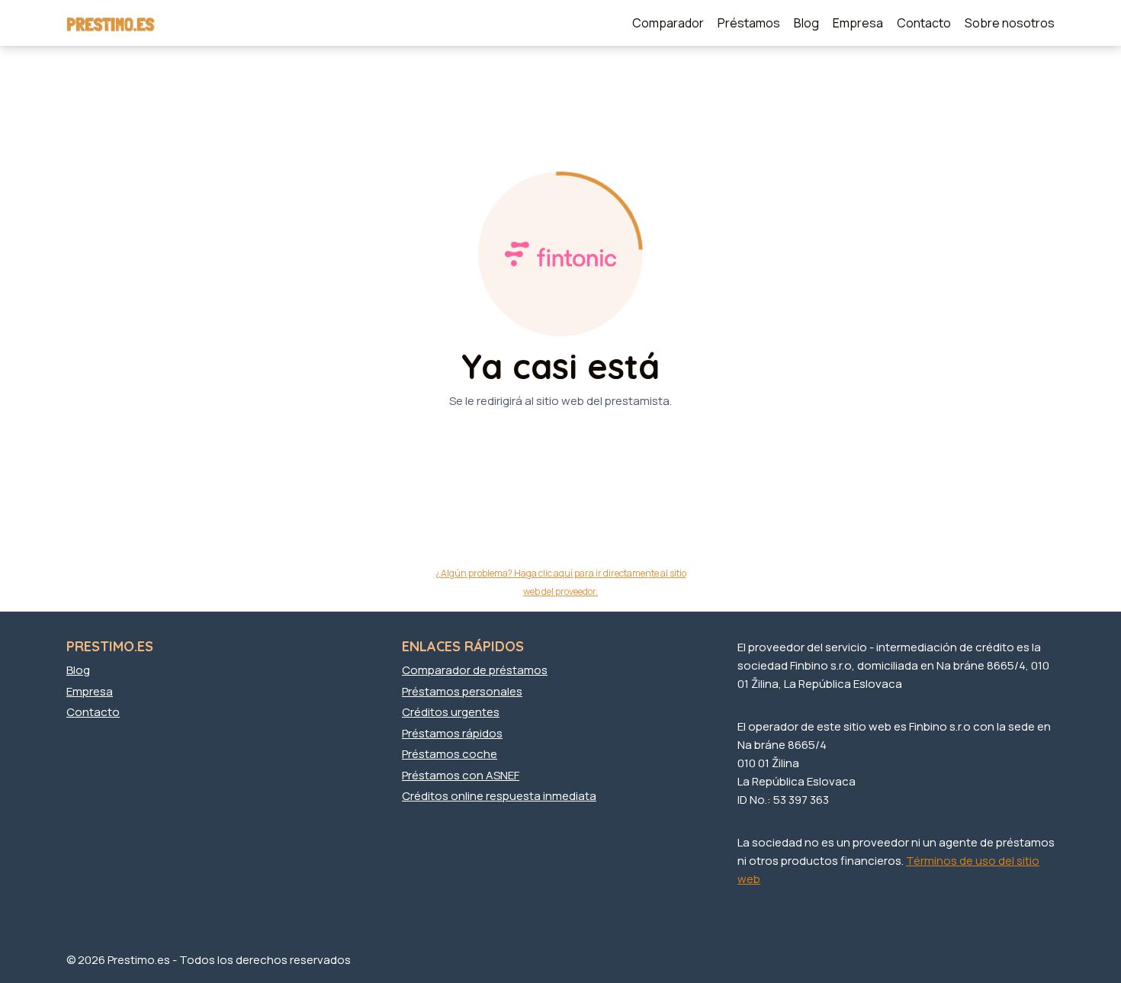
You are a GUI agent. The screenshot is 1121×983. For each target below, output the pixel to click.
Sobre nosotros (1010, 22)
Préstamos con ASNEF (460, 775)
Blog (806, 22)
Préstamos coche (449, 754)
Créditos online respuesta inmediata (499, 796)
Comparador (668, 22)
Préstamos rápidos (452, 733)
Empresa (858, 22)
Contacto (924, 22)
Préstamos (749, 22)
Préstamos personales (462, 691)
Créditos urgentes (450, 712)
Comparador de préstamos (475, 670)
